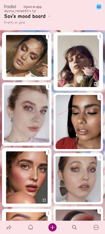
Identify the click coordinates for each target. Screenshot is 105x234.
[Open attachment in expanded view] (26, 56)
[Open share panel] (9, 227)
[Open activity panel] (31, 227)
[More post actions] (45, 38)
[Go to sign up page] (99, 7)
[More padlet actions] (96, 227)
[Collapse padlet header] (49, 16)
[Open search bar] (74, 227)
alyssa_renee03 (16, 11)
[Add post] (52, 227)
